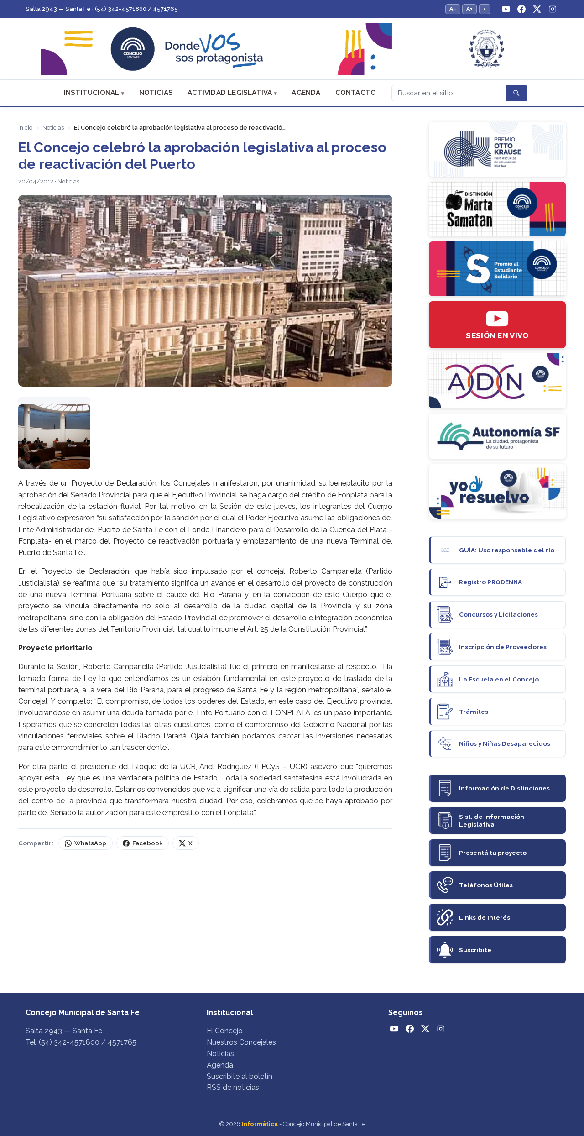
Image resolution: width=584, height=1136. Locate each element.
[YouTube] (506, 9)
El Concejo (225, 1030)
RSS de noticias (233, 1087)
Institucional (92, 93)
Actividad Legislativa (230, 93)
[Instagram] (552, 9)
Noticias (156, 93)
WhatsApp (90, 843)
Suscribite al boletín (239, 1076)
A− (452, 8)
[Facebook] (521, 9)
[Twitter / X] (537, 9)
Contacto (355, 93)
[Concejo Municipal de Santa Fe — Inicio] (292, 49)
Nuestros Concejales (241, 1042)
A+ (469, 8)
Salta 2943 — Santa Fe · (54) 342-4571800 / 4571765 (102, 8)
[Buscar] (516, 93)
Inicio (25, 127)
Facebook (147, 843)
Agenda (306, 93)
